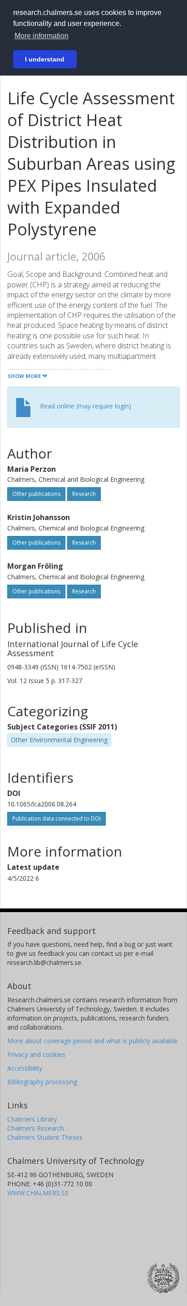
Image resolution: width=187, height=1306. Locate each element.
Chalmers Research (35, 1128)
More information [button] (42, 36)
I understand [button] (44, 59)
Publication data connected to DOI (56, 818)
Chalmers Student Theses (45, 1137)
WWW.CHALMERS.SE (38, 1193)
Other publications (36, 494)
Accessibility (24, 1068)
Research (84, 494)
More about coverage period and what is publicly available (92, 1040)
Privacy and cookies (36, 1054)
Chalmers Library (32, 1119)
